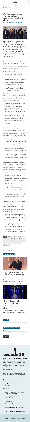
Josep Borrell (21, 238)
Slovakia (10, 243)
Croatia (9, 236)
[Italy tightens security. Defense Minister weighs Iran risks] (15, 263)
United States (6, 245)
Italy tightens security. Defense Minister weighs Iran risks (14, 274)
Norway (15, 240)
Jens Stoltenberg (14, 238)
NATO (11, 240)
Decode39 (15, 22)
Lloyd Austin (6, 240)
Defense (5, 12)
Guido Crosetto (7, 238)
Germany (21, 236)
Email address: (6, 330)
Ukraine (19, 243)
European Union (15, 236)
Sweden (14, 243)
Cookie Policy (8, 383)
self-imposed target (9, 211)
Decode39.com (18, 418)
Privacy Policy (7, 385)
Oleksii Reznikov (22, 240)
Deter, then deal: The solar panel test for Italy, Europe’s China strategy (14, 404)
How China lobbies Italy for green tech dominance (15, 411)
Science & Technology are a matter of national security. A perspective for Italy (14, 393)
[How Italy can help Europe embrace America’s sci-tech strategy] (15, 291)
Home (4, 5)
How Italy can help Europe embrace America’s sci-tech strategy (11, 304)
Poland (5, 243)
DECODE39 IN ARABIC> (8, 377)
